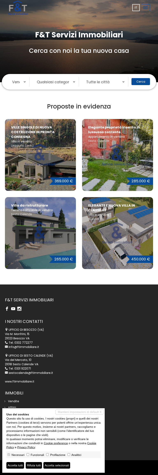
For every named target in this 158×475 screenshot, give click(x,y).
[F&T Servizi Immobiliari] (18, 7)
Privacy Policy (26, 447)
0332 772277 (23, 343)
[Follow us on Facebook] (8, 309)
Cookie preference (56, 443)
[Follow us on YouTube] (14, 309)
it (136, 8)
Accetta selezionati (57, 465)
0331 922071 (22, 368)
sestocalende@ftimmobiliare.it (31, 373)
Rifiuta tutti (34, 465)
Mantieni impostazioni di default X (79, 412)
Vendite (13, 401)
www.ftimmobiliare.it (19, 381)
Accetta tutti (15, 465)
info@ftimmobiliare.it (24, 347)
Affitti (12, 408)
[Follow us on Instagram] (20, 309)
